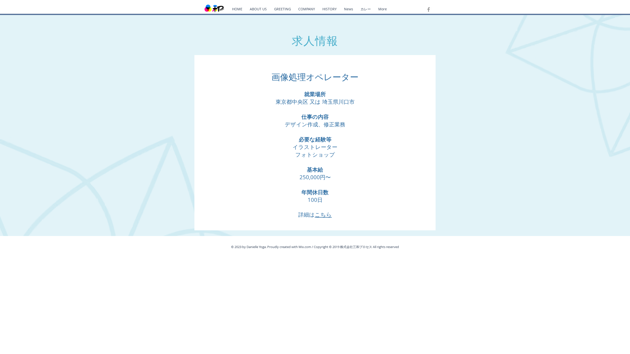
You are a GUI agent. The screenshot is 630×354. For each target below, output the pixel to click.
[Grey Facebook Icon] (428, 9)
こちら (323, 214)
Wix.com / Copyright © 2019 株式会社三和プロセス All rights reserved (349, 247)
